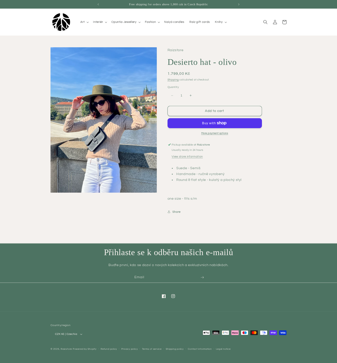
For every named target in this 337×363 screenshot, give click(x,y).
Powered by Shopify (85, 349)
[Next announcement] (239, 4)
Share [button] (176, 211)
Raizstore (66, 349)
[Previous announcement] (98, 4)
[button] (84, 22)
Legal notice (223, 349)
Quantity (173, 87)
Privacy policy (129, 349)
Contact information (200, 349)
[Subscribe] (202, 277)
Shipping (173, 79)
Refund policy (109, 349)
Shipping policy (175, 349)
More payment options (214, 133)
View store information (187, 156)
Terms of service (152, 349)
